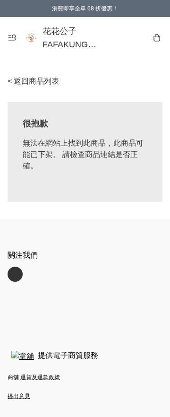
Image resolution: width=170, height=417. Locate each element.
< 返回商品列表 (33, 81)
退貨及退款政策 (40, 377)
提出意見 (19, 396)
